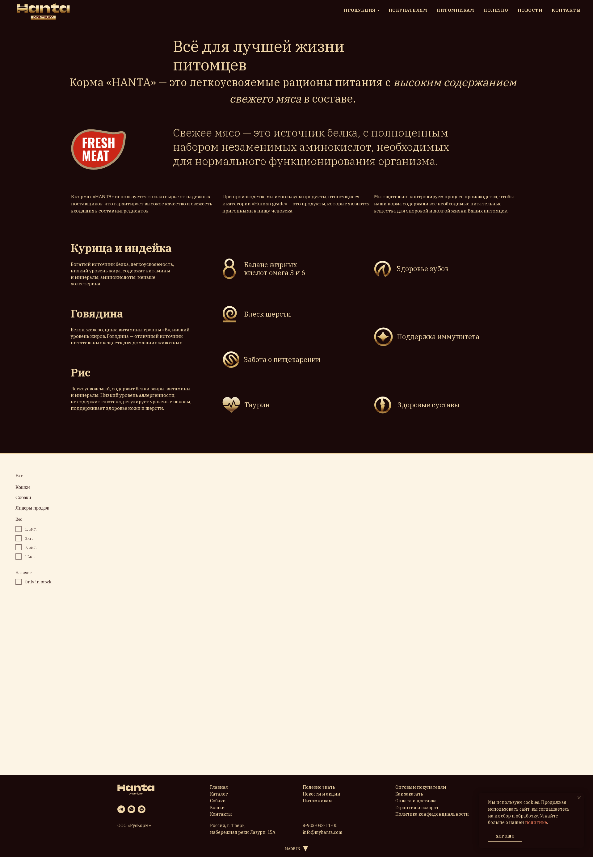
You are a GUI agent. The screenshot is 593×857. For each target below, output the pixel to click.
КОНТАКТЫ (566, 10)
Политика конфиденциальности (432, 814)
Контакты (221, 814)
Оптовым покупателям (420, 787)
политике (536, 822)
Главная (219, 787)
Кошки (217, 807)
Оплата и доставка (416, 801)
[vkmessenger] (141, 809)
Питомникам (317, 801)
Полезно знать (319, 787)
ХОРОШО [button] (505, 836)
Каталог (219, 794)
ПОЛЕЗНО (495, 10)
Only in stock (38, 582)
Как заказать (409, 794)
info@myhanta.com (323, 832)
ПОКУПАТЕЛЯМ (408, 10)
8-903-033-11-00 (320, 825)
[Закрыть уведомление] (579, 798)
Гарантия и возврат (417, 807)
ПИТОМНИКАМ (455, 10)
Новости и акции (321, 794)
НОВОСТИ (530, 10)
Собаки (218, 801)
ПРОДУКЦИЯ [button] (360, 10)
